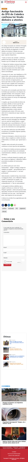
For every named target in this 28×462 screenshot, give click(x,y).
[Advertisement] (14, 289)
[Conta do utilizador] (26, 2)
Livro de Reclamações (14, 455)
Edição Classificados (8, 448)
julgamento (22, 208)
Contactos (15, 447)
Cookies (14, 451)
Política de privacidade (14, 453)
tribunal (4, 211)
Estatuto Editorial (7, 447)
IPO (17, 208)
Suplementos (22, 447)
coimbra (4, 208)
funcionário (11, 208)
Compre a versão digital (19, 448)
